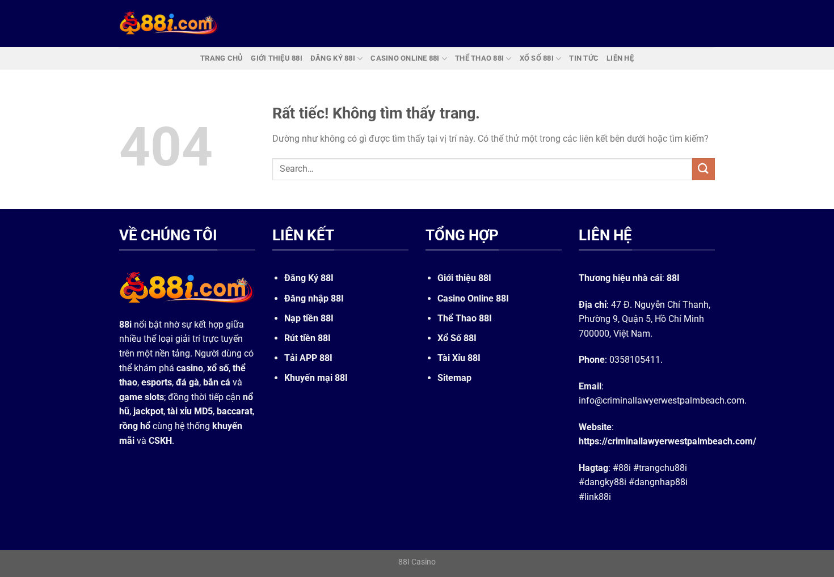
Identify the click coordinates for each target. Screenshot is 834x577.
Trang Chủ (221, 58)
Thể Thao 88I (464, 318)
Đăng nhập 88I (314, 298)
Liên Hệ (620, 58)
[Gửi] (703, 169)
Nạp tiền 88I (309, 318)
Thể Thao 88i (479, 58)
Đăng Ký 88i (332, 58)
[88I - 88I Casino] (169, 23)
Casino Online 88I (473, 298)
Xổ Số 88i (537, 58)
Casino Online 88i (404, 58)
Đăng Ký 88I (309, 278)
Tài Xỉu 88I (459, 358)
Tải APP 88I (308, 358)
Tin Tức (584, 58)
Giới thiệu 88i (276, 58)
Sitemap (454, 377)
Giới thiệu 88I (464, 278)
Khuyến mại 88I (316, 377)
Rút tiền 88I (307, 338)
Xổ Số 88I (457, 338)
